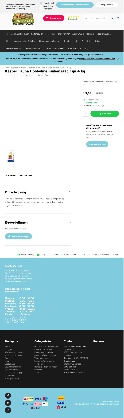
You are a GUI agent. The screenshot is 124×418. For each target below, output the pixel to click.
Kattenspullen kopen (40, 34)
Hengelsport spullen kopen (50, 41)
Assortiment (56, 18)
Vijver (77, 41)
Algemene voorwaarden (15, 352)
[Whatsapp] (22, 320)
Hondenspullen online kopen (17, 34)
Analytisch (48, 6)
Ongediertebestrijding (91, 41)
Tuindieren (32, 41)
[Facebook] (8, 396)
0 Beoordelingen (27, 75)
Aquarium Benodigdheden (83, 34)
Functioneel (48, 3)
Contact (8, 358)
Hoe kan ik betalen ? (13, 370)
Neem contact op (97, 144)
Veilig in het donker (14, 48)
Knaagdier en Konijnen (60, 34)
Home (7, 68)
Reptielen (68, 41)
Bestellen (106, 113)
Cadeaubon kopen (74, 48)
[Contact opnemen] (8, 320)
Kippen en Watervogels (16, 41)
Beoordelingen (25, 175)
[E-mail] (15, 320)
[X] (8, 403)
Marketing (47, 9)
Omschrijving (11, 175)
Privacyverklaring (12, 378)
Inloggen (8, 349)
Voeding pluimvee (34, 68)
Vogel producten (104, 34)
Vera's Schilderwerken (55, 48)
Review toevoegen (20, 236)
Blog (86, 48)
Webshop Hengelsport (34, 48)
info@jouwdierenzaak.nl (74, 364)
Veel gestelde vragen (13, 355)
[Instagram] (8, 410)
